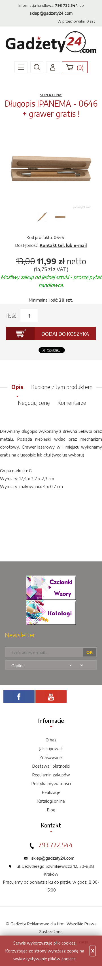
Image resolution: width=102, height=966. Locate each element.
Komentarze (72, 402)
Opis (17, 386)
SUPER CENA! (51, 95)
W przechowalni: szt (76, 21)
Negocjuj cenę (34, 402)
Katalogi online (51, 800)
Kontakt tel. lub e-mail (63, 245)
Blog (51, 809)
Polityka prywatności (51, 783)
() (80, 67)
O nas (51, 739)
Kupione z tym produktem (61, 386)
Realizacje (51, 792)
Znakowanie (51, 757)
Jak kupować (51, 748)
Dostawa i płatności (51, 766)
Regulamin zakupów (51, 774)
